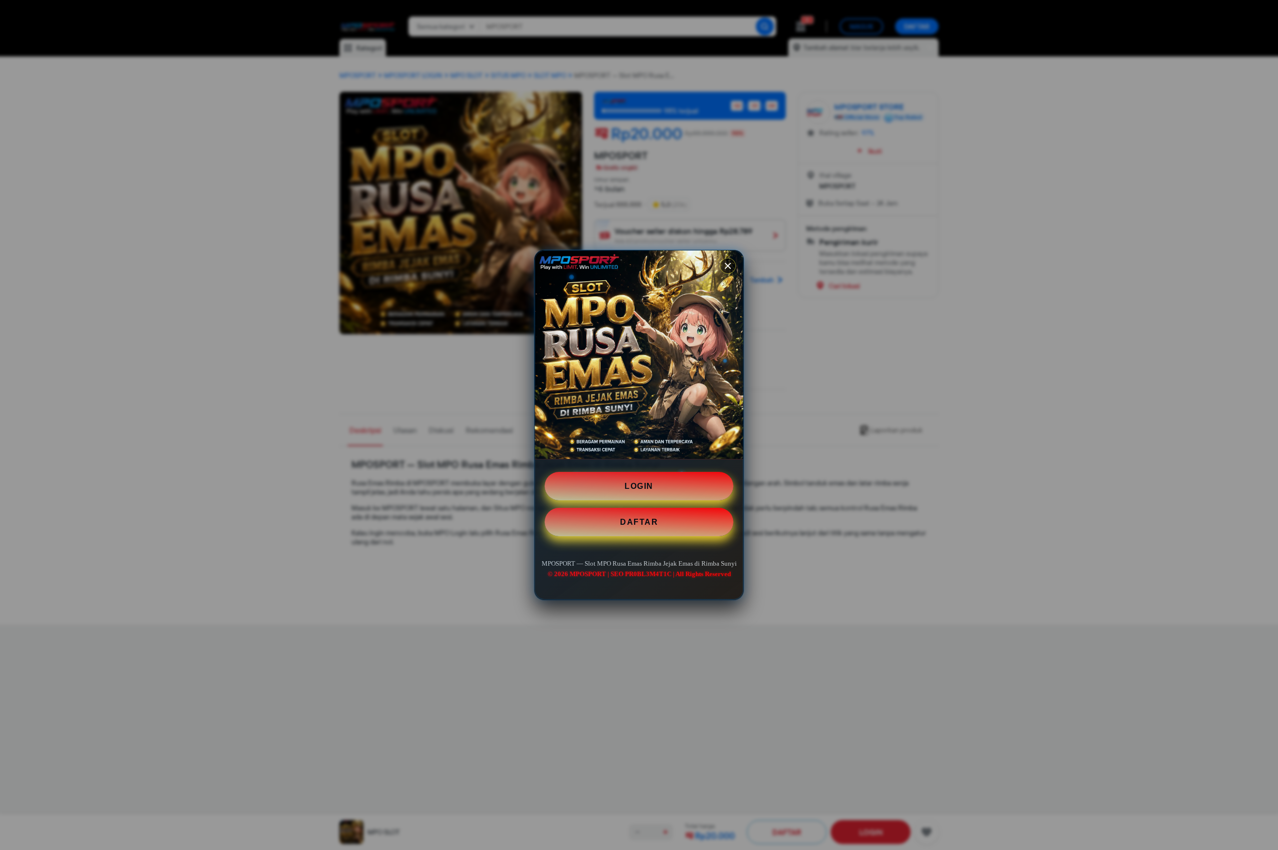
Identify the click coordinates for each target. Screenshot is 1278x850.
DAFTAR (639, 522)
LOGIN (639, 486)
